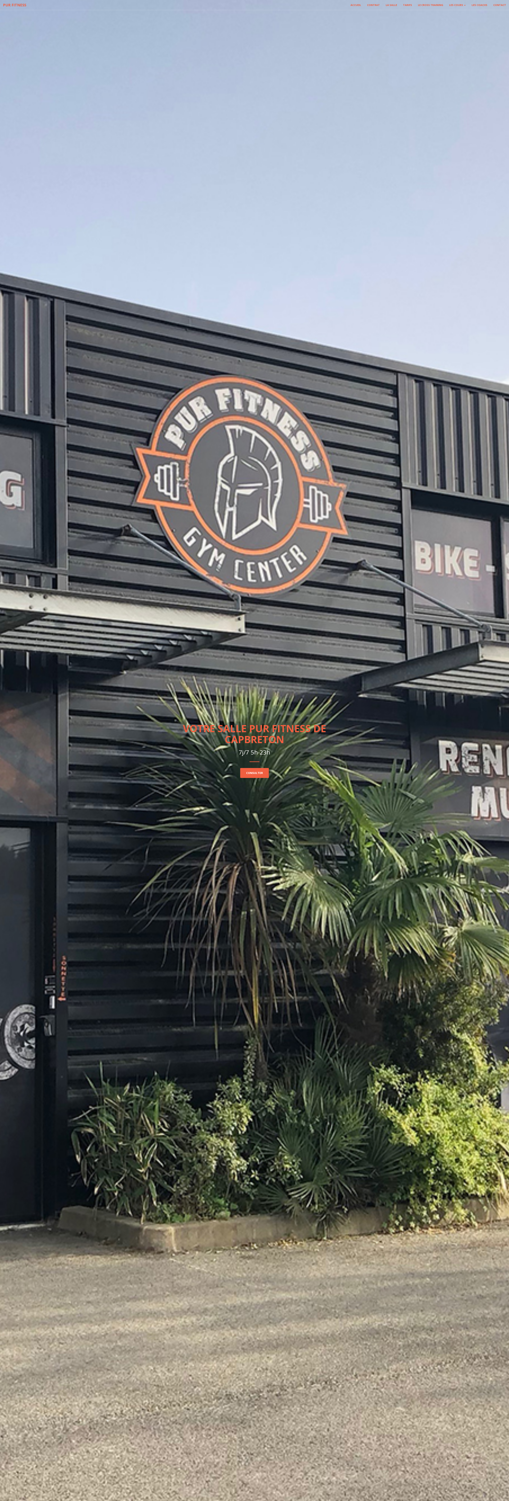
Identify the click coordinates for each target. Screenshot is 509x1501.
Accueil (356, 5)
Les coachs (479, 5)
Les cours (456, 5)
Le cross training (430, 5)
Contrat (373, 5)
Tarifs (407, 5)
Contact (499, 5)
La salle (391, 5)
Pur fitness (14, 5)
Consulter (254, 773)
